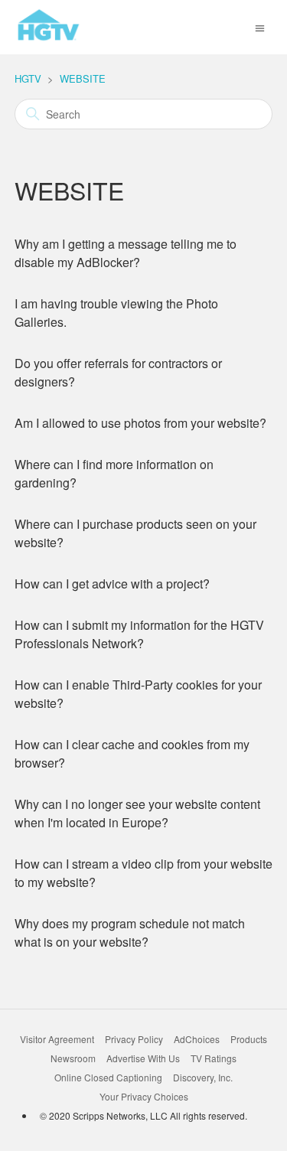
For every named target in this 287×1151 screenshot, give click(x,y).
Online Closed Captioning (108, 1077)
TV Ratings (213, 1058)
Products (248, 1038)
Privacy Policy (134, 1038)
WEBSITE (83, 78)
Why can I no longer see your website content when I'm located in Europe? (137, 813)
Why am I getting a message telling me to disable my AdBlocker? (125, 253)
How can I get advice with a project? (112, 583)
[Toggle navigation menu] (260, 27)
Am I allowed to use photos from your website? (140, 423)
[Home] (49, 39)
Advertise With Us (143, 1058)
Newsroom (73, 1058)
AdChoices (197, 1038)
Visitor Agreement (57, 1038)
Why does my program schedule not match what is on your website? (130, 932)
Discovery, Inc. (203, 1077)
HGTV (28, 78)
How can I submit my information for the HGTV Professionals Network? (139, 634)
